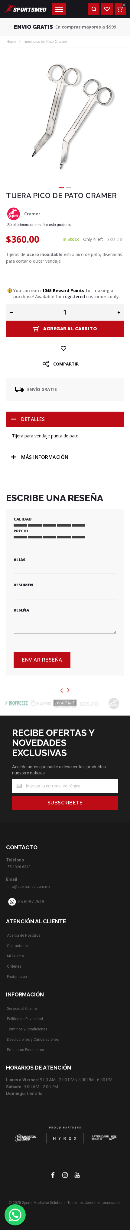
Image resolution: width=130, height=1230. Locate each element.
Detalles (33, 419)
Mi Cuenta (15, 956)
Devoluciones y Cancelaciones (33, 1039)
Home (11, 41)
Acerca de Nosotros (24, 935)
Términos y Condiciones (27, 1029)
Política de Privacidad (25, 1019)
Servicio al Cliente (22, 1008)
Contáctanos (18, 946)
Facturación (17, 977)
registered (74, 296)
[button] (61, 187)
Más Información (45, 457)
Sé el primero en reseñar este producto (39, 225)
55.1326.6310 (19, 867)
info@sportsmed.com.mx (29, 887)
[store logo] (25, 9)
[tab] (65, 419)
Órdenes (14, 966)
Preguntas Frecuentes (25, 1050)
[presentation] (61, 691)
